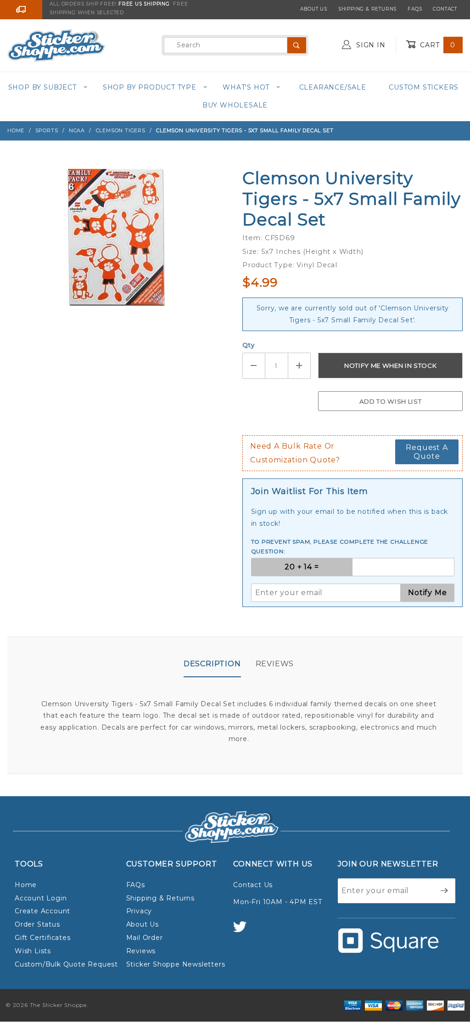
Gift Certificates (43, 937)
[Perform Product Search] (296, 45)
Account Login (41, 898)
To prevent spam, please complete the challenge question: (340, 546)
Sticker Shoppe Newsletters (175, 964)
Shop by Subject (42, 87)
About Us (313, 9)
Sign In (369, 45)
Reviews (275, 663)
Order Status (37, 924)
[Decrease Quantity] (253, 366)
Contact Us (253, 885)
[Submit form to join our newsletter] (444, 890)
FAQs (415, 9)
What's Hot (246, 87)
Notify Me (427, 592)
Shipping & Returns (367, 9)
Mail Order (144, 937)
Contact (445, 9)
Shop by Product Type (149, 87)
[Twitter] (243, 931)
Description (212, 663)
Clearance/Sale (332, 87)
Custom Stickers (424, 87)
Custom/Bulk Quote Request (66, 964)
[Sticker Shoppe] (56, 44)
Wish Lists (33, 951)
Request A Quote (427, 452)
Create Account (42, 911)
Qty (248, 345)
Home (26, 885)
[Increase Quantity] (299, 366)
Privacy (139, 911)
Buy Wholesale (235, 105)
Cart (436, 45)
